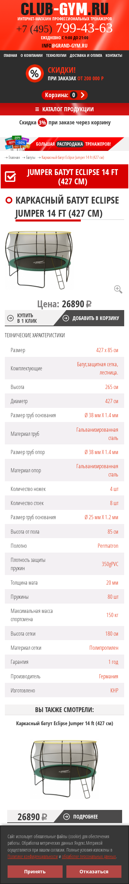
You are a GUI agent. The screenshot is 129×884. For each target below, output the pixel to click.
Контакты (114, 55)
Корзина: (60, 95)
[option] (64, 772)
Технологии (56, 55)
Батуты (30, 157)
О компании (32, 55)
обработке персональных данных (89, 856)
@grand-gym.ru (64, 45)
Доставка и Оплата (86, 55)
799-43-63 (64, 27)
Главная (10, 55)
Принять (35, 871)
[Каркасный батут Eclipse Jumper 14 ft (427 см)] (39, 260)
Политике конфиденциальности (33, 856)
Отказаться (93, 871)
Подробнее (85, 816)
